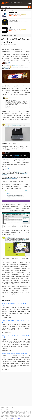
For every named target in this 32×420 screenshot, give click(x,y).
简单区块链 (10, 418)
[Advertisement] (16, 388)
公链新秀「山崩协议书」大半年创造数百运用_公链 (15, 321)
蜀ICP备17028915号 (16, 418)
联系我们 (2, 407)
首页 (1, 35)
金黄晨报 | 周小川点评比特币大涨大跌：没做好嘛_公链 (15, 336)
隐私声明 (7, 407)
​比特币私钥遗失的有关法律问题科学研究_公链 (15, 353)
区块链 (6, 35)
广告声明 (13, 407)
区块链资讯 (12, 35)
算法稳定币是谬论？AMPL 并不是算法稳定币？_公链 (15, 304)
